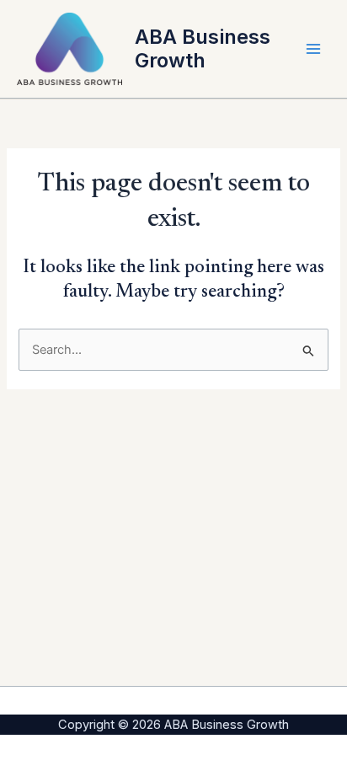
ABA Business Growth (202, 48)
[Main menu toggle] (313, 49)
